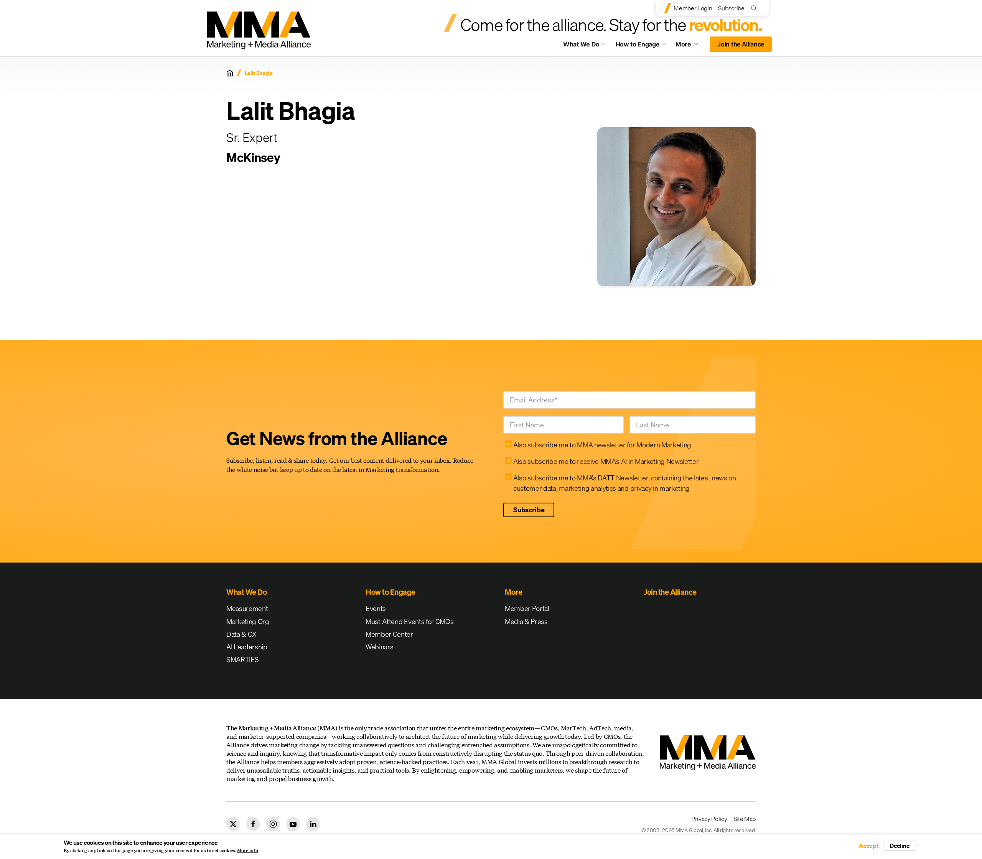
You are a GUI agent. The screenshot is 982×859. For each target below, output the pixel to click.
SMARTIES (242, 659)
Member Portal (527, 608)
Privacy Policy (709, 819)
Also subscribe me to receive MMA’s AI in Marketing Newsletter (606, 461)
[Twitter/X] (233, 824)
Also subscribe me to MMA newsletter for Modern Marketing (602, 444)
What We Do (581, 44)
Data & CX (241, 634)
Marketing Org (247, 621)
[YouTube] (293, 824)
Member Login (693, 8)
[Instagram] (273, 824)
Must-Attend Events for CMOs (409, 621)
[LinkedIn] (313, 824)
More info (247, 850)
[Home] (229, 73)
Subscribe (731, 8)
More (690, 46)
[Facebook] (253, 824)
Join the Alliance (740, 44)
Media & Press (526, 621)
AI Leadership (246, 646)
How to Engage (638, 44)
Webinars (379, 646)
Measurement (247, 608)
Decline (900, 846)
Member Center (389, 634)
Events (376, 608)
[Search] (755, 8)
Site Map (744, 819)
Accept (869, 845)
